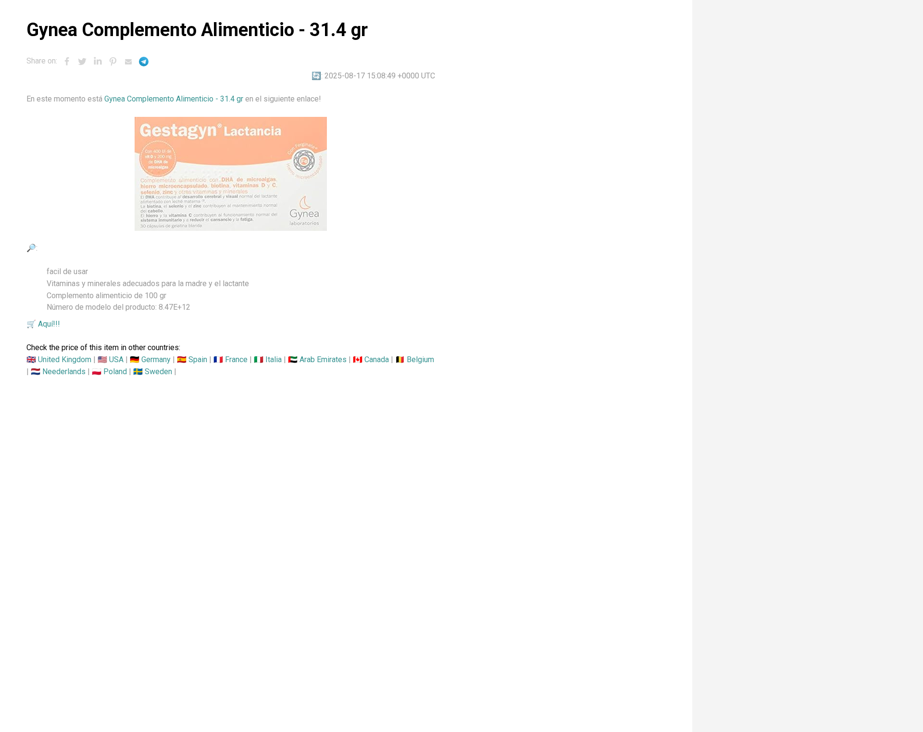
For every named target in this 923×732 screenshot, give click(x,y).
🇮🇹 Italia (268, 359)
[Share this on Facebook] (67, 61)
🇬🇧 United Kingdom (58, 359)
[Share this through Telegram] (143, 61)
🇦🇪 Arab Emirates (317, 359)
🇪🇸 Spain (192, 359)
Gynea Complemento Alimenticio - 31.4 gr (173, 98)
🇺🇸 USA (111, 359)
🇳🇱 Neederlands (58, 371)
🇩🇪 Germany (150, 359)
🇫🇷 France (230, 359)
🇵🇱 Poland (109, 371)
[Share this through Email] (128, 61)
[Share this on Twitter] (82, 61)
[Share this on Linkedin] (97, 61)
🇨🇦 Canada (371, 359)
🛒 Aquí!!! (43, 323)
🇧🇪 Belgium (414, 359)
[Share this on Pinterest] (113, 61)
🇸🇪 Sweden (152, 371)
